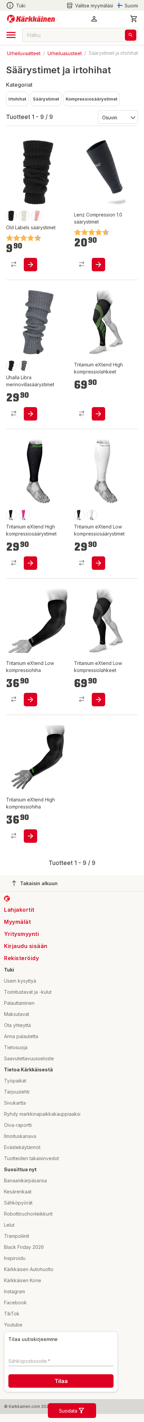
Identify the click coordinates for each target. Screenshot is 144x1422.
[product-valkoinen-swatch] (24, 215)
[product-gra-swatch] (24, 365)
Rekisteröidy (21, 958)
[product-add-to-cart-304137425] (98, 414)
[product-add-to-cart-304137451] (30, 836)
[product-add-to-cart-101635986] (98, 264)
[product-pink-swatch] (24, 515)
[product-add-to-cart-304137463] (30, 699)
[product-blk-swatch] (11, 365)
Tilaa (61, 1381)
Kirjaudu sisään (26, 946)
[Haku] (130, 35)
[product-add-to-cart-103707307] (30, 414)
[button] (89, 5)
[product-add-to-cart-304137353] (30, 563)
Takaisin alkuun (39, 883)
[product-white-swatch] (92, 515)
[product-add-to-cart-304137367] (98, 563)
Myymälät (17, 921)
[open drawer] (11, 35)
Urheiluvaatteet (24, 53)
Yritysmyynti (21, 934)
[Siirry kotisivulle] (31, 19)
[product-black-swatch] (11, 215)
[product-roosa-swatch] (36, 215)
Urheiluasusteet (65, 53)
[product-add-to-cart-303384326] (30, 264)
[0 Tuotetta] (134, 19)
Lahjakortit (19, 909)
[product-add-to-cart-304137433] (98, 699)
